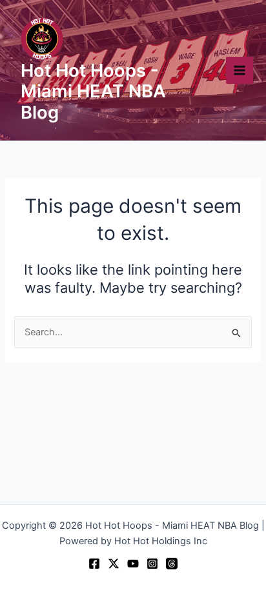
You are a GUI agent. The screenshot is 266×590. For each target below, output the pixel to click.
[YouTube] (133, 563)
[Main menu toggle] (239, 70)
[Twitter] (113, 563)
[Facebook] (94, 563)
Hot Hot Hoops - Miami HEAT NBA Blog (93, 91)
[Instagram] (152, 563)
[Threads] (172, 563)
